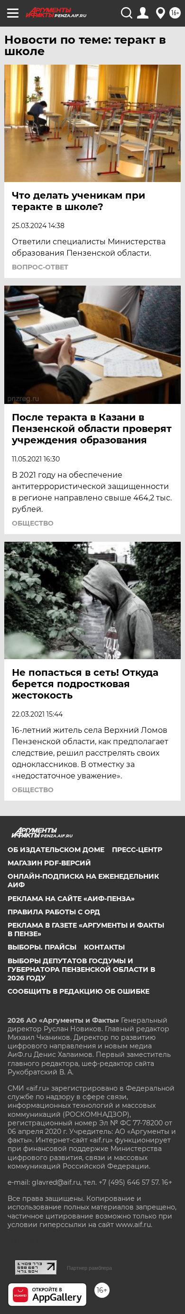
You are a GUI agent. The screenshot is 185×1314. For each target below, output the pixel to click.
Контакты (104, 947)
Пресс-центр (137, 849)
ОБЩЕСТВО (33, 523)
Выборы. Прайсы (42, 947)
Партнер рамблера (89, 1268)
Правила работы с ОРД (54, 912)
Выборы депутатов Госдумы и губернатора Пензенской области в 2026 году (81, 969)
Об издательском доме (56, 849)
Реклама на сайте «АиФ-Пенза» (71, 898)
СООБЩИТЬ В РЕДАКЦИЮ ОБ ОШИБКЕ (78, 991)
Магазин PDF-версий (49, 863)
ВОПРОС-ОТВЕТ (40, 267)
